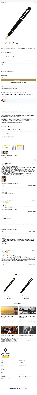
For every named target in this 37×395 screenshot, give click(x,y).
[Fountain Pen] (6, 56)
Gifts (11, 92)
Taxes (15, 92)
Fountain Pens (3, 368)
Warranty (3, 92)
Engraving (27, 60)
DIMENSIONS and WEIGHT (8, 137)
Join (35, 378)
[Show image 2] (6, 43)
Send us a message (14, 88)
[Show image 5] (16, 43)
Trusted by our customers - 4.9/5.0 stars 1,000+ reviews (18, 82)
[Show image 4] (13, 43)
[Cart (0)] (33, 2)
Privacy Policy (21, 363)
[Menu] (35, 2)
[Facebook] (2, 378)
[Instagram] (1, 378)
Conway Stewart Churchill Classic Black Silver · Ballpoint (9, 209)
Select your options (18, 80)
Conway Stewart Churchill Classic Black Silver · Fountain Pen (9, 183)
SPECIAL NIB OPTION (6, 126)
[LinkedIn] (9, 378)
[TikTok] (5, 378)
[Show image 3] (9, 43)
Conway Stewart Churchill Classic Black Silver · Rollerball (9, 229)
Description (4, 109)
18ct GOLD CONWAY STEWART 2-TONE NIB (12, 129)
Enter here (23, 0)
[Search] (31, 2)
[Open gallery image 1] (18, 23)
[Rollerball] (11, 56)
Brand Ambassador (4, 363)
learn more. (31, 94)
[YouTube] (8, 378)
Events (2, 366)
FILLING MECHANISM (6, 133)
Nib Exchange (19, 92)
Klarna (24, 92)
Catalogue (2, 365)
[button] (33, 185)
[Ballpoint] (9, 56)
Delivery (7, 92)
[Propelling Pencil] (14, 56)
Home (1, 46)
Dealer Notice (21, 362)
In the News (2, 369)
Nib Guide (9, 60)
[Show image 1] (2, 43)
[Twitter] (4, 378)
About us (2, 362)
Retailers (2, 372)
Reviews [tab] (3, 157)
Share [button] (3, 185)
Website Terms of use (22, 365)
